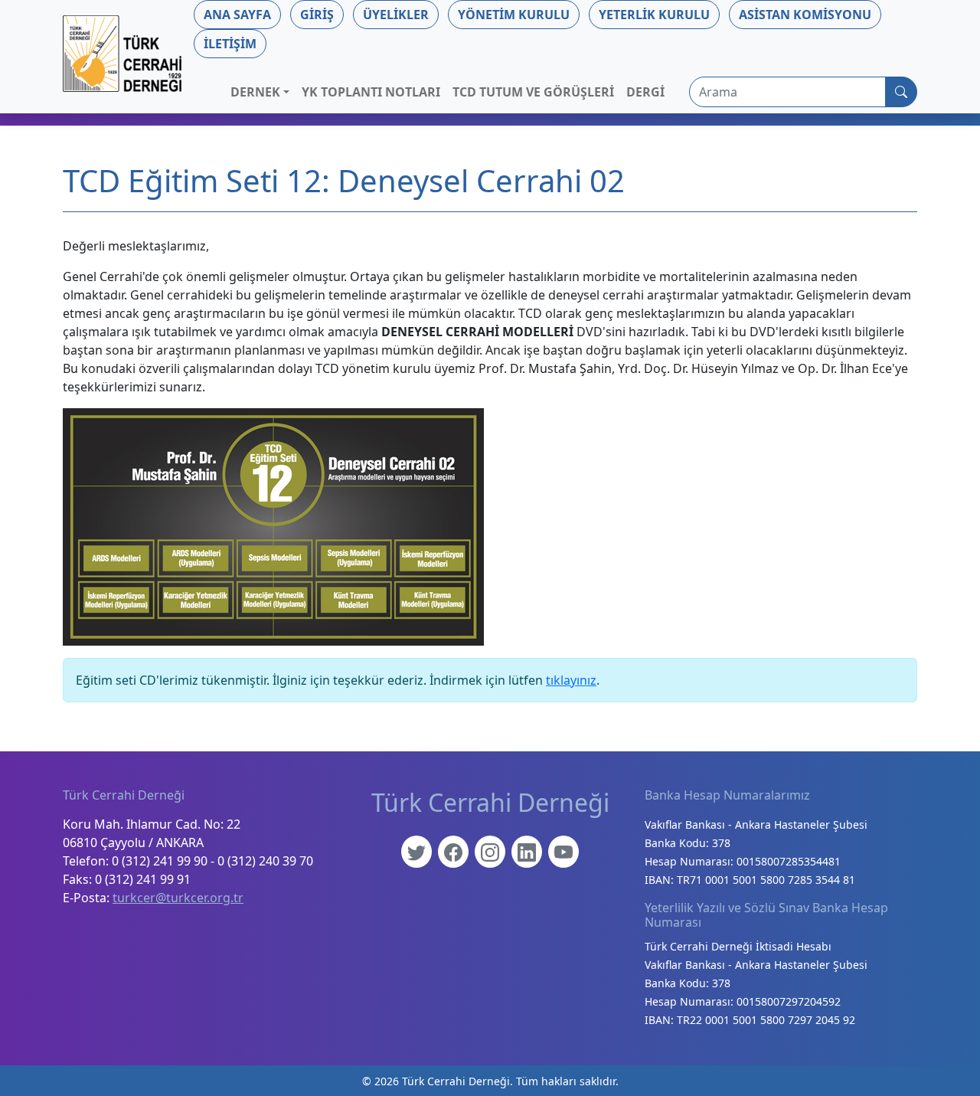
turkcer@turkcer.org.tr (178, 897)
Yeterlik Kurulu (654, 14)
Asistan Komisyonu (805, 14)
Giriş (317, 14)
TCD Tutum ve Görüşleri (533, 91)
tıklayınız (571, 680)
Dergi (645, 91)
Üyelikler (396, 14)
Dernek (255, 91)
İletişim (230, 43)
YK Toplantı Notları (371, 91)
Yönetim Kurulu (514, 14)
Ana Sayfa (237, 14)
